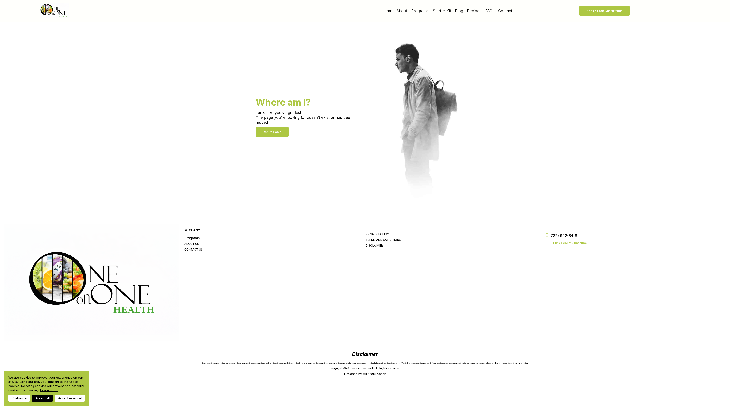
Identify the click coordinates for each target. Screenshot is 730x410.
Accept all (42, 398)
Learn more (49, 390)
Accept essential (70, 398)
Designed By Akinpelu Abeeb (365, 374)
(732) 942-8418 (563, 235)
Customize (19, 398)
